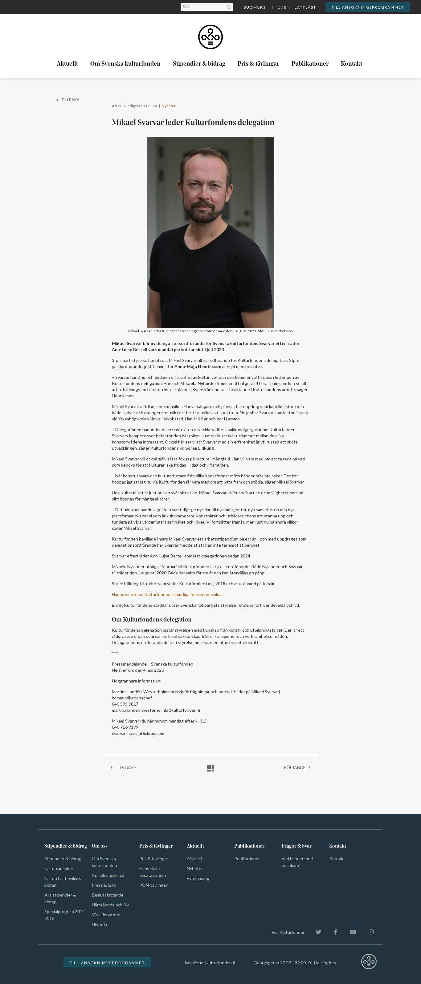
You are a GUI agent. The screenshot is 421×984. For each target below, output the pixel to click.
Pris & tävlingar (258, 64)
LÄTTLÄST (305, 7)
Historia (99, 924)
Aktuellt (67, 64)
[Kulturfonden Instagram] (368, 932)
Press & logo (104, 885)
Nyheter (169, 105)
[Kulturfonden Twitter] (315, 932)
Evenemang (198, 878)
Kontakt (351, 64)
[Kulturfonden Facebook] (333, 932)
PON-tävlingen (153, 885)
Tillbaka (69, 99)
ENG (282, 7)
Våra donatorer (106, 914)
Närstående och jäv (110, 904)
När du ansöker (58, 868)
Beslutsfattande (108, 894)
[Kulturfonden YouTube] (350, 932)
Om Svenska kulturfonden (125, 64)
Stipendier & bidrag (199, 64)
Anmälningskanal (108, 875)
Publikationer (310, 64)
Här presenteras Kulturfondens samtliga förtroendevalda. (167, 594)
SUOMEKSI (255, 7)
